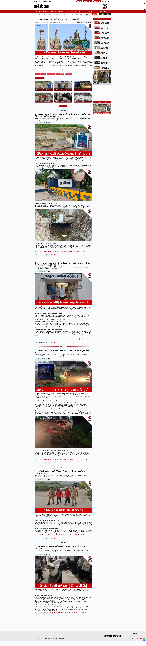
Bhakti (105, 11)
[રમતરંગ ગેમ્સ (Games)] (87, 14)
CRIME (88, 11)
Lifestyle (93, 11)
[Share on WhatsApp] (144, 639)
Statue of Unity (68, 73)
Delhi (45, 73)
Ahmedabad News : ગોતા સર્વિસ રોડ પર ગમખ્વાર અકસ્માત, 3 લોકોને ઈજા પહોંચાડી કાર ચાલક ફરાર (64, 251)
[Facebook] (144, 3)
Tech (69, 14)
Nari (73, 14)
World (76, 11)
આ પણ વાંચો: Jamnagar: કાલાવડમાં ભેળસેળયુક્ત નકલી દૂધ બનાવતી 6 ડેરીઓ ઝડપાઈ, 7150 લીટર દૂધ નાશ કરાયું (60, 612)
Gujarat (40, 11)
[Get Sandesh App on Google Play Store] (107, 635)
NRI (77, 14)
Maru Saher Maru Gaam (48, 11)
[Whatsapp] (144, 1)
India (62, 11)
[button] (57, 11)
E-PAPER (79, 1)
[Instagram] (144, 7)
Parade (53, 73)
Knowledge (57, 14)
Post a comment (63, 106)
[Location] (105, 1)
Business (71, 11)
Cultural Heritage (39, 73)
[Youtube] (144, 9)
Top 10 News (98, 19)
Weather (57, 11)
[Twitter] (144, 5)
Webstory (66, 11)
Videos (39, 14)
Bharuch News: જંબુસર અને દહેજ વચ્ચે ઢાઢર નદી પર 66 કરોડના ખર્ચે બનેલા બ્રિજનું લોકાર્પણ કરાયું (64, 339)
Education (50, 14)
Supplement (87, 1)
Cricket (80, 11)
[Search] (108, 1)
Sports (84, 11)
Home (36, 11)
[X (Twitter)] (88, 22)
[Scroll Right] (85, 14)
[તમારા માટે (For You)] (90, 14)
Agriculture (63, 14)
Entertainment (100, 11)
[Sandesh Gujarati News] (42, 6)
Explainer (44, 14)
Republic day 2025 (60, 73)
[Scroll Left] (35, 14)
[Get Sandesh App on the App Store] (117, 635)
